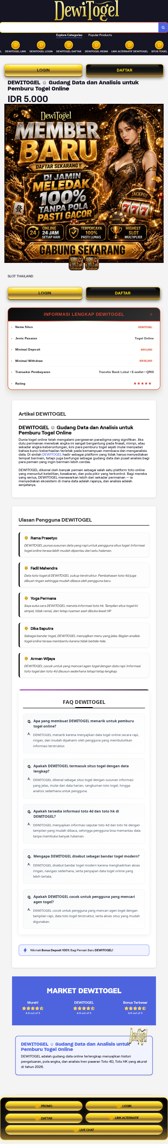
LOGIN (43, 70)
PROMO (46, 1105)
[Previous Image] (7, 184)
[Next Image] (160, 184)
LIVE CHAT (87, 1130)
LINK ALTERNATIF (127, 1117)
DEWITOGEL (52, 454)
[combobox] (79, 27)
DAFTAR (125, 70)
